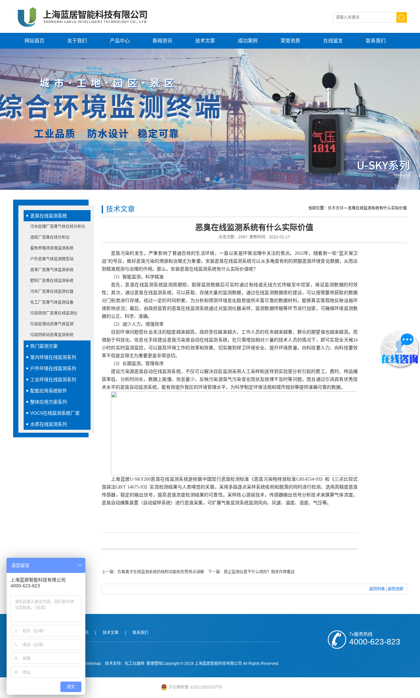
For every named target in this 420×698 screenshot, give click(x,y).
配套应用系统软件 (48, 390)
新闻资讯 (162, 40)
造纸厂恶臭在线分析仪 (50, 237)
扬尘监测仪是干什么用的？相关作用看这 (259, 572)
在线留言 (333, 40)
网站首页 (34, 40)
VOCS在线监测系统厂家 (55, 413)
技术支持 (336, 208)
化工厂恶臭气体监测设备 (52, 302)
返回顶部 (395, 589)
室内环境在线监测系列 (53, 357)
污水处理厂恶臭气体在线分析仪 (57, 226)
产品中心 (120, 40)
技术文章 (205, 40)
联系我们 (376, 40)
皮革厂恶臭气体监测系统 (52, 270)
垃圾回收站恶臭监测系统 (52, 335)
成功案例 (248, 40)
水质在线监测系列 (48, 424)
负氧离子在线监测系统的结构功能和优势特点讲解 (160, 572)
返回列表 (377, 589)
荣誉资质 (290, 40)
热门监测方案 (44, 346)
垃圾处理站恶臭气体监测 (52, 324)
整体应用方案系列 (48, 401)
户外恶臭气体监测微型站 (52, 259)
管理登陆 (154, 663)
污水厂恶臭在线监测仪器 (52, 291)
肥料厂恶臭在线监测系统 (52, 280)
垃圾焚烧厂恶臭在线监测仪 (53, 313)
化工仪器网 (134, 663)
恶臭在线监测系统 (48, 215)
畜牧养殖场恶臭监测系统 (52, 248)
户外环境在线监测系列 (53, 368)
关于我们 (77, 40)
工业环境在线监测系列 (53, 379)
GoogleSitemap (87, 663)
